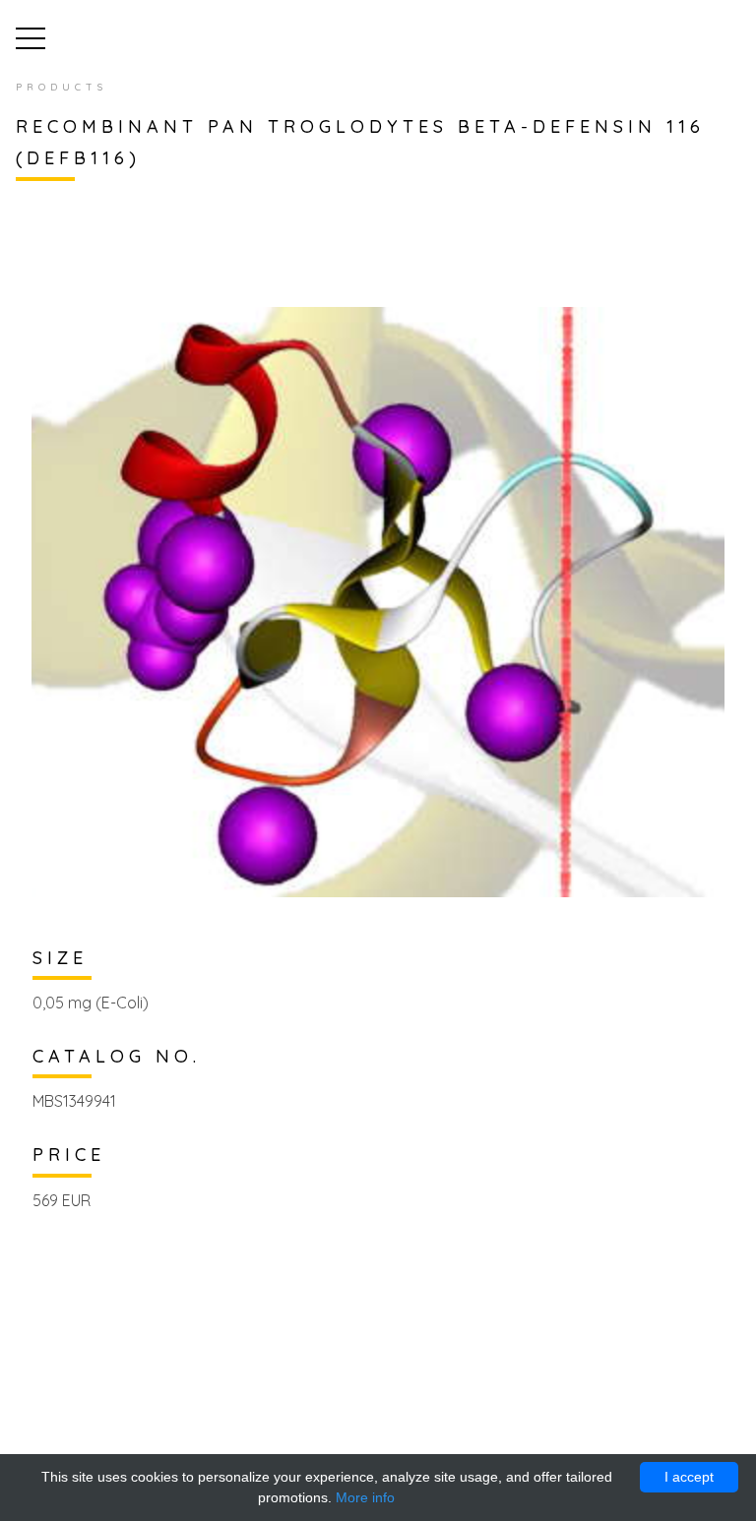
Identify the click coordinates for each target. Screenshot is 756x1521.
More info (365, 1497)
